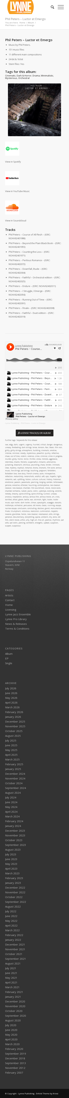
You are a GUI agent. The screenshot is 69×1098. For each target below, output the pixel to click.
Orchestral (24, 78)
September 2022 (15, 901)
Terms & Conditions (17, 628)
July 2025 (10, 740)
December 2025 (15, 721)
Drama (36, 75)
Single (8, 663)
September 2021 (15, 958)
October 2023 (13, 840)
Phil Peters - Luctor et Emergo (33, 423)
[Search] (50, 7)
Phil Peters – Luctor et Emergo (25, 19)
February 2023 (14, 878)
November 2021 (15, 949)
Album (9, 653)
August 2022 (13, 906)
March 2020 (12, 1044)
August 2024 (13, 792)
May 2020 (11, 1034)
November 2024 (15, 778)
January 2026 (13, 716)
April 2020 (11, 1039)
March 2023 (12, 873)
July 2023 (10, 854)
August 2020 (13, 1020)
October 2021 (13, 954)
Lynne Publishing (12, 423)
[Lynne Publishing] (28, 7)
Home (9, 605)
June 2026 (11, 693)
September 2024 (15, 788)
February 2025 (14, 764)
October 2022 (13, 897)
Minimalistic (47, 75)
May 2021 (11, 977)
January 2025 (13, 769)
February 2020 (14, 1049)
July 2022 (10, 911)
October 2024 (13, 783)
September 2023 (15, 845)
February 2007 (14, 1072)
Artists (9, 595)
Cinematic (10, 75)
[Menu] (59, 7)
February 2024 (14, 821)
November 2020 (15, 1006)
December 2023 (15, 830)
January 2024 (13, 826)
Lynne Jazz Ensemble (18, 614)
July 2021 (10, 968)
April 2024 (11, 811)
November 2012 (15, 1068)
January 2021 (13, 996)
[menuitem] (50, 7)
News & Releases (16, 624)
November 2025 (15, 726)
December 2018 (15, 1058)
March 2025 (12, 759)
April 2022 (11, 925)
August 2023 (13, 849)
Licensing (10, 609)
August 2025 (13, 735)
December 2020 (15, 1001)
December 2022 (15, 887)
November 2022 (15, 892)
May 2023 (11, 864)
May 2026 (11, 697)
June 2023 (11, 859)
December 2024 (15, 773)
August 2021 (13, 963)
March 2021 (12, 987)
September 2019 (15, 1053)
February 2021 (14, 992)
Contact (10, 600)
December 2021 (15, 944)
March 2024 (12, 816)
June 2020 (11, 1030)
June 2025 (11, 745)
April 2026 (11, 702)
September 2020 (15, 1015)
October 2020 (13, 1011)
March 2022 (12, 930)
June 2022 (11, 916)
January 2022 (13, 939)
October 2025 (13, 731)
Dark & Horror (24, 75)
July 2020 (10, 1025)
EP (6, 658)
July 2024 (10, 797)
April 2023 (11, 868)
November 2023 (15, 835)
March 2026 (12, 707)
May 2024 (11, 807)
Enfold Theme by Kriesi (47, 1093)
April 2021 (11, 982)
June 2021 (11, 973)
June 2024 (11, 802)
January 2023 (13, 883)
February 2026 (14, 712)
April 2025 (11, 754)
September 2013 (15, 1063)
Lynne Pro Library (16, 619)
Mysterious (11, 78)
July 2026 (10, 688)
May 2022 (11, 920)
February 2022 (14, 935)
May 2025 (11, 750)
